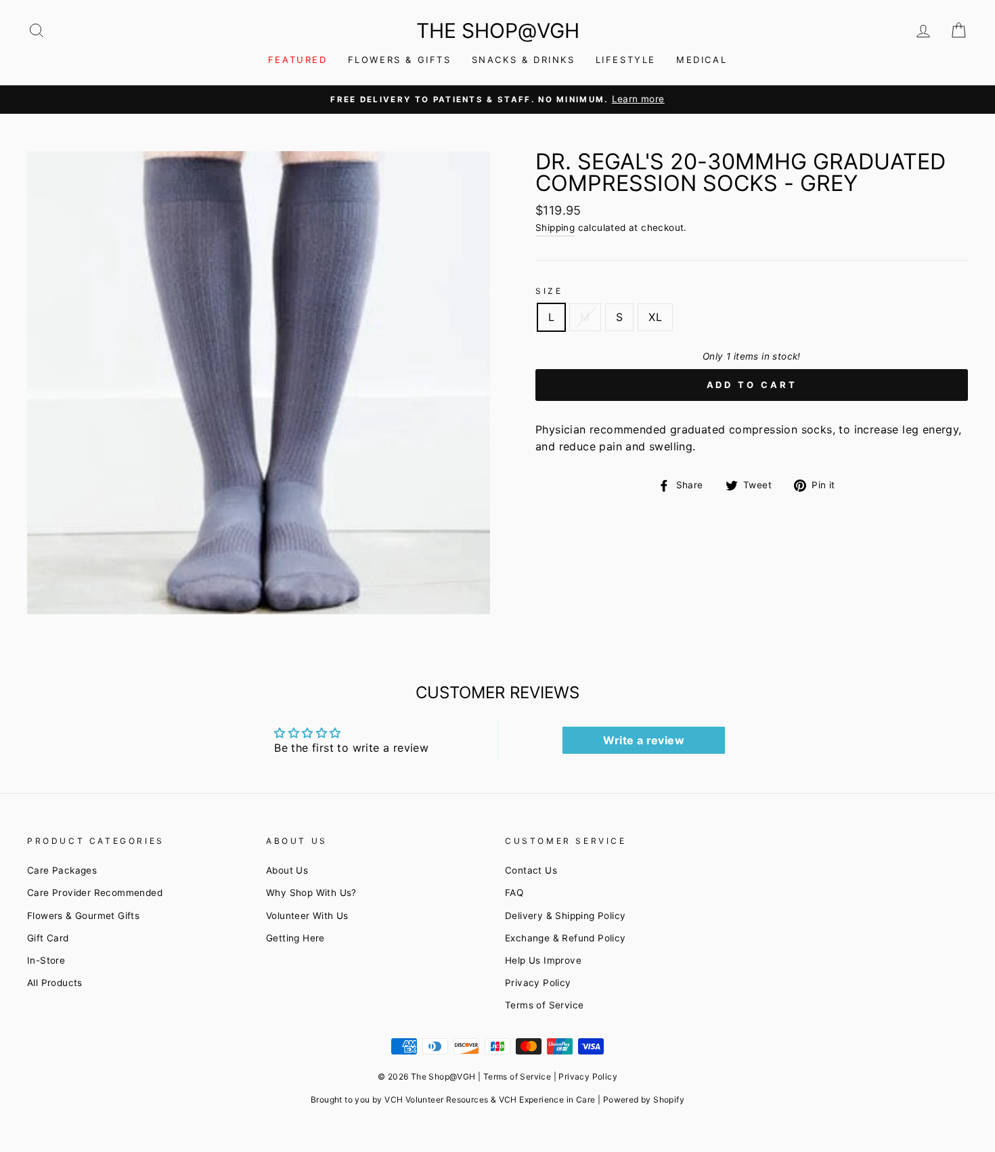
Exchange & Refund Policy (565, 938)
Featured (298, 59)
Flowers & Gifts (399, 59)
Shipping (555, 227)
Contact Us (531, 870)
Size (548, 291)
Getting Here (295, 938)
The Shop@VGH (497, 30)
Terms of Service (544, 1005)
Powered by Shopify (643, 1099)
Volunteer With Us (307, 915)
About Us (287, 870)
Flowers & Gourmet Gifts (83, 915)
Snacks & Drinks (523, 59)
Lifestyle (626, 59)
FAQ (514, 892)
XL (655, 317)
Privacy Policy (538, 982)
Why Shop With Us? (311, 892)
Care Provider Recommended (94, 892)
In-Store (46, 960)
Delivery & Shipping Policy (565, 915)
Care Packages (62, 870)
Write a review (643, 740)
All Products (55, 982)
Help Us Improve (543, 960)
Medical (701, 59)
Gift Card (48, 938)
